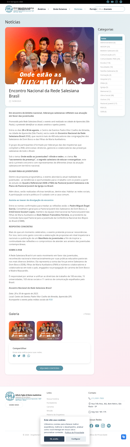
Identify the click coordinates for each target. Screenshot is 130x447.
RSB (51, 299)
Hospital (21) (105, 79)
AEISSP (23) (105, 46)
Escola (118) (105, 63)
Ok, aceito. (54, 439)
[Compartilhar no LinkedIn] (24, 356)
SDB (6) (103, 111)
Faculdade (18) (106, 67)
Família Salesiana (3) (109, 71)
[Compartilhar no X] (19, 356)
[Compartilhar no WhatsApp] (28, 356)
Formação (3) (105, 75)
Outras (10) (105, 99)
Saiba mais (14, 405)
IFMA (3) (103, 83)
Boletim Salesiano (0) (109, 50)
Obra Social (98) (107, 95)
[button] (26, 9)
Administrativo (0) (107, 42)
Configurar (75, 439)
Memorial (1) (105, 91)
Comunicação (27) (107, 55)
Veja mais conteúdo (49, 368)
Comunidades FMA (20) (110, 59)
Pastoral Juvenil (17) (108, 103)
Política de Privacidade (97, 435)
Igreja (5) (104, 87)
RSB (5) (103, 107)
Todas (103, 38)
